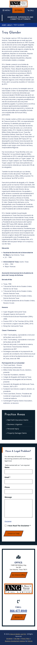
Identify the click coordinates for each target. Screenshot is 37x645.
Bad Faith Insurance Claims (17, 420)
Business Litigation (14, 424)
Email (19, 10)
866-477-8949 (18, 611)
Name (7, 467)
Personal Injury (13, 429)
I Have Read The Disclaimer (19, 526)
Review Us (18, 617)
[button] (6, 9)
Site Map (17, 638)
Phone (7, 487)
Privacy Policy (25, 638)
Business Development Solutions (15, 641)
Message (8, 497)
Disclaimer (8, 521)
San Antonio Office (18, 575)
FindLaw (30, 641)
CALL (32, 10)
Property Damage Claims (17, 433)
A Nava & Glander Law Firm (17, 634)
